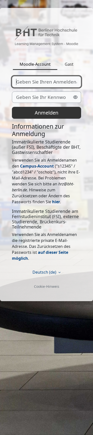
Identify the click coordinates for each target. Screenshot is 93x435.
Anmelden (46, 112)
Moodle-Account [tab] (35, 64)
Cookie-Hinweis (46, 286)
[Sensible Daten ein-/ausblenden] (75, 97)
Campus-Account (37, 166)
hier (56, 201)
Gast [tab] (69, 64)
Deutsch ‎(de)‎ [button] (44, 272)
